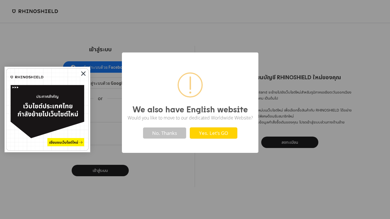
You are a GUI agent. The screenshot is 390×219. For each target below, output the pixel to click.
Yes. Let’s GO (213, 133)
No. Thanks (164, 133)
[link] (47, 109)
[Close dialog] (83, 73)
